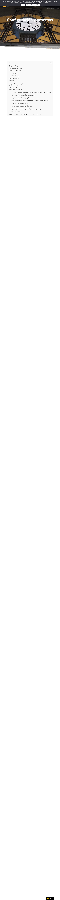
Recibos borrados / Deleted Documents (21, 103)
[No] (58, 3)
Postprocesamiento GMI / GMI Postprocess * (22, 105)
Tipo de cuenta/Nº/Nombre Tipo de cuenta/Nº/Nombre (24, 95)
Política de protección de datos (32, 4)
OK (22, 4)
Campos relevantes (15, 78)
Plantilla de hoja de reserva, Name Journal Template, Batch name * (27, 109)
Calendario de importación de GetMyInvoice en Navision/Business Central (27, 114)
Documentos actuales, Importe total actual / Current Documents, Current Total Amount (31, 100)
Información (51, 8)
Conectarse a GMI (15, 66)
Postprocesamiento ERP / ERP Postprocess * (23, 106)
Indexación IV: (16, 76)
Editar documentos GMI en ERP (18, 113)
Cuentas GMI (14, 87)
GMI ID (14, 90)
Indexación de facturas (16, 70)
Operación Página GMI (14, 65)
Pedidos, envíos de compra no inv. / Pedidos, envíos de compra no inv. (27, 98)
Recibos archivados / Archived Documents (21, 101)
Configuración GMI (15, 85)
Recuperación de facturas (16, 68)
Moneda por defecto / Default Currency (21, 97)
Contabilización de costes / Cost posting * (22, 108)
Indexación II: (15, 73)
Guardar (13, 80)
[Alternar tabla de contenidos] (50, 63)
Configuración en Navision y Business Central (19, 84)
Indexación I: (15, 72)
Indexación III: (16, 75)
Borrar (12, 82)
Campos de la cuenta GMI (16, 89)
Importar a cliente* (17, 111)
